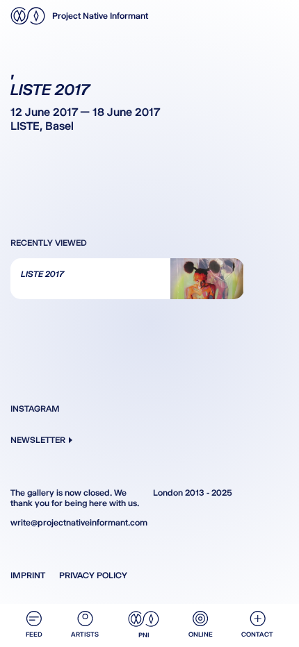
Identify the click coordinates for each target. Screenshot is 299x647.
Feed (34, 634)
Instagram (35, 408)
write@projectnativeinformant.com (78, 522)
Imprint (27, 575)
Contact (257, 634)
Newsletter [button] (37, 440)
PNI (144, 635)
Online (200, 634)
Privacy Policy (93, 575)
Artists (85, 634)
